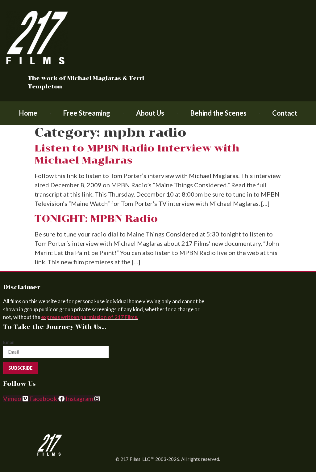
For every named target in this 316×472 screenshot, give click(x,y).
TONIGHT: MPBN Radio (96, 218)
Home (28, 113)
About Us (150, 113)
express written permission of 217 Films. (89, 317)
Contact (284, 113)
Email (9, 342)
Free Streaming (86, 113)
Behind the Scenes (218, 113)
